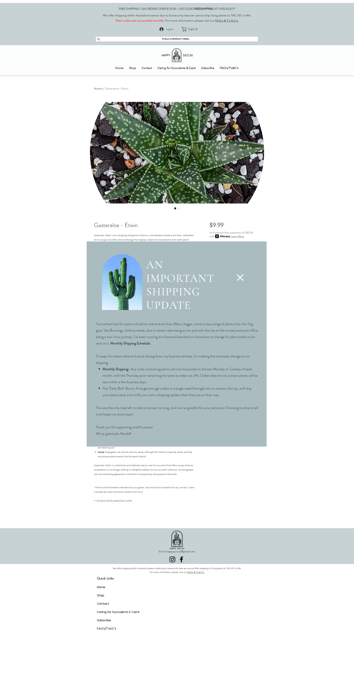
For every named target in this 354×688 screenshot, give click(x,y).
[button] (240, 277)
